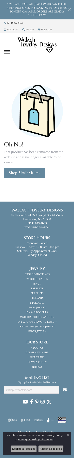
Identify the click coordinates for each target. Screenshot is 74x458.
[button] (11, 29)
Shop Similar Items (24, 172)
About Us (37, 347)
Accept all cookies (51, 448)
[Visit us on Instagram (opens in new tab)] (42, 402)
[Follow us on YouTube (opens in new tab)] (25, 402)
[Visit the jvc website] (38, 420)
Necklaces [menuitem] (37, 302)
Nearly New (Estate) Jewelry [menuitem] (37, 326)
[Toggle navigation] (7, 51)
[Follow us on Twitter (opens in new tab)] (49, 402)
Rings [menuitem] (37, 283)
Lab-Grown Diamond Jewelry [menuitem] (37, 321)
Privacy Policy (37, 362)
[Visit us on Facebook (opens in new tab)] (31, 402)
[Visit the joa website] (50, 420)
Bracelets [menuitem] (37, 293)
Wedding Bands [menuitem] (37, 279)
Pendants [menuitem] (37, 298)
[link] (14, 22)
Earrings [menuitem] (37, 288)
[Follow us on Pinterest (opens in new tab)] (36, 402)
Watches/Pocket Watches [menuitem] (37, 317)
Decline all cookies (23, 448)
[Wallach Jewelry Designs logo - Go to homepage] (37, 45)
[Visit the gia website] (12, 420)
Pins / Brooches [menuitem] (37, 312)
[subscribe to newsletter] (64, 390)
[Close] (69, 9)
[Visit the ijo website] (25, 420)
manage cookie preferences (35, 439)
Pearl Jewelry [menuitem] (37, 307)
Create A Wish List (37, 352)
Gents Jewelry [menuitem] (37, 331)
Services (37, 366)
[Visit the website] (62, 420)
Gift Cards (37, 357)
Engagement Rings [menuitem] (37, 274)
